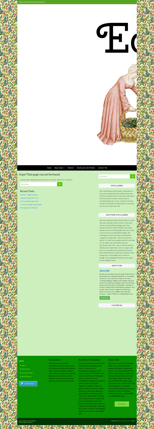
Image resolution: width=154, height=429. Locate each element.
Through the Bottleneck (29, 208)
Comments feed (27, 373)
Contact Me (102, 168)
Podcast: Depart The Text (29, 198)
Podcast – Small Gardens (29, 195)
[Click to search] (59, 184)
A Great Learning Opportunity (31, 204)
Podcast (71, 168)
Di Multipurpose (125, 421)
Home (49, 168)
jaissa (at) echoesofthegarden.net (34, 2)
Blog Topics (58, 168)
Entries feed (25, 369)
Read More (105, 298)
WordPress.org (26, 376)
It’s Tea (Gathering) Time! (29, 201)
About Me (105, 271)
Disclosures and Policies (86, 168)
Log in (23, 365)
